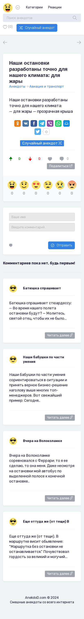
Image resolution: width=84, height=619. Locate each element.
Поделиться (59, 166)
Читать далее (58, 335)
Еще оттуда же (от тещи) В (46, 521)
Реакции (55, 7)
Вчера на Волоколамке (42, 441)
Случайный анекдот (39, 28)
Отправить (64, 245)
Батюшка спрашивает (42, 288)
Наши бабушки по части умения (43, 359)
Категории (34, 7)
